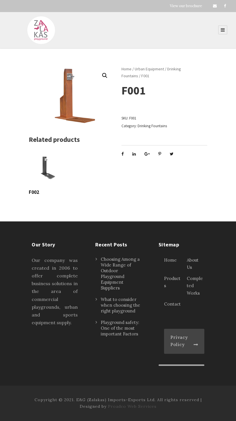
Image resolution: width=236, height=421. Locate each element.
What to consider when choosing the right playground (120, 305)
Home (126, 69)
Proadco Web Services (132, 406)
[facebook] (225, 5)
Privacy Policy (179, 341)
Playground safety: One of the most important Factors (120, 328)
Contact (172, 304)
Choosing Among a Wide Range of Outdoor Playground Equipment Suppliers (120, 273)
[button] (105, 75)
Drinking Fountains (152, 125)
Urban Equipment (149, 69)
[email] (215, 5)
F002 (34, 192)
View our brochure (186, 5)
